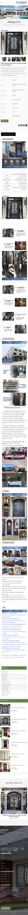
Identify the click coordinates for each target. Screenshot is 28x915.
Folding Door (4, 674)
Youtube (24, 125)
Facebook (19, 125)
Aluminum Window (6, 683)
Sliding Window (5, 686)
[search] (17, 849)
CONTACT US (11, 443)
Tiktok (9, 844)
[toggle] (1, 3)
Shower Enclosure (5, 693)
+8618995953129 (11, 838)
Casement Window (6, 685)
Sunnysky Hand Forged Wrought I (18, 719)
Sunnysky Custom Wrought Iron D (18, 707)
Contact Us (3, 867)
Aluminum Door (5, 673)
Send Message (6, 908)
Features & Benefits (8, 134)
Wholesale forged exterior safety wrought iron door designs (14, 816)
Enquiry (4, 120)
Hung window (4, 690)
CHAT (21, 655)
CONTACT (15, 655)
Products (3, 863)
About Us (3, 858)
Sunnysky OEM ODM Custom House (19, 742)
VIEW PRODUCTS (14, 818)
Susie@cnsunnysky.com (11, 836)
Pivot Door (4, 678)
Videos (2, 865)
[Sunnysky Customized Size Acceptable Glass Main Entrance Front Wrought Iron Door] (14, 42)
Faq (2, 860)
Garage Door (4, 671)
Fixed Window (4, 688)
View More (14, 710)
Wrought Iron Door (6, 681)
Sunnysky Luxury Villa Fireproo (18, 754)
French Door (4, 679)
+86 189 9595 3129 (7, 841)
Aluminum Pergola (6, 691)
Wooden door (4, 695)
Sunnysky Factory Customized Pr (18, 730)
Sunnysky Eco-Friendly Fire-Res (18, 765)
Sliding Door (4, 676)
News (2, 856)
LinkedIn (21, 125)
